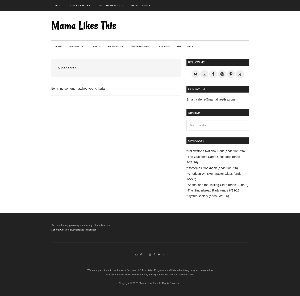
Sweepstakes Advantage (83, 229)
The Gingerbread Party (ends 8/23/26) (214, 190)
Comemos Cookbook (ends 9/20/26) (213, 168)
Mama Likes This (84, 26)
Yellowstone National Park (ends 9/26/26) (216, 151)
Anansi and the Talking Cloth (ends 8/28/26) (218, 185)
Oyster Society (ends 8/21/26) (208, 196)
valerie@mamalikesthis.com (215, 99)
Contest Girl (57, 229)
